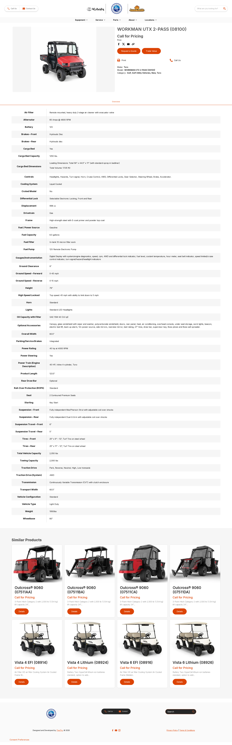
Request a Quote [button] (128, 51)
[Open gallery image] (64, 59)
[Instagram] (119, 730)
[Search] (193, 711)
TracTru (60, 730)
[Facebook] (112, 730)
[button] (12, 8)
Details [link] (22, 611)
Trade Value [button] (151, 51)
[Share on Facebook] (118, 44)
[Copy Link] (133, 44)
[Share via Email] (128, 44)
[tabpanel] (64, 60)
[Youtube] (116, 730)
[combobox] (211, 8)
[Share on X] (123, 44)
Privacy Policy (172, 730)
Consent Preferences (19, 739)
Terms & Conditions (187, 730)
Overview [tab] (116, 102)
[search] (225, 8)
